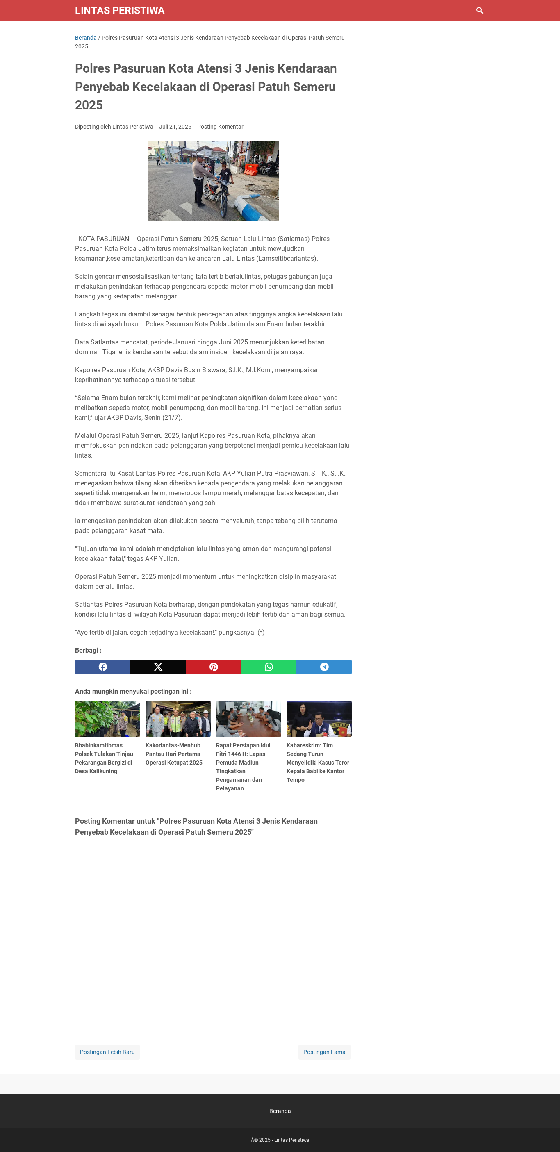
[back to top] (543, 1133)
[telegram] (324, 667)
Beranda (280, 1111)
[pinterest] (213, 667)
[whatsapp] (268, 667)
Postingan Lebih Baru (107, 1052)
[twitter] (158, 667)
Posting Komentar (220, 126)
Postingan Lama (324, 1052)
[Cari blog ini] (480, 11)
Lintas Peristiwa (120, 10)
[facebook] (102, 667)
